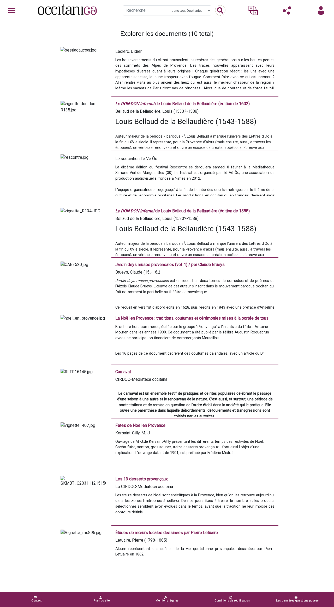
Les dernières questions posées (297, 600)
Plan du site (102, 600)
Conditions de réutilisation (232, 600)
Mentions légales (167, 600)
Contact (36, 600)
